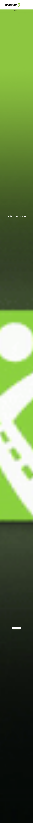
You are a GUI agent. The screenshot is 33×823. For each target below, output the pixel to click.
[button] (16, 10)
